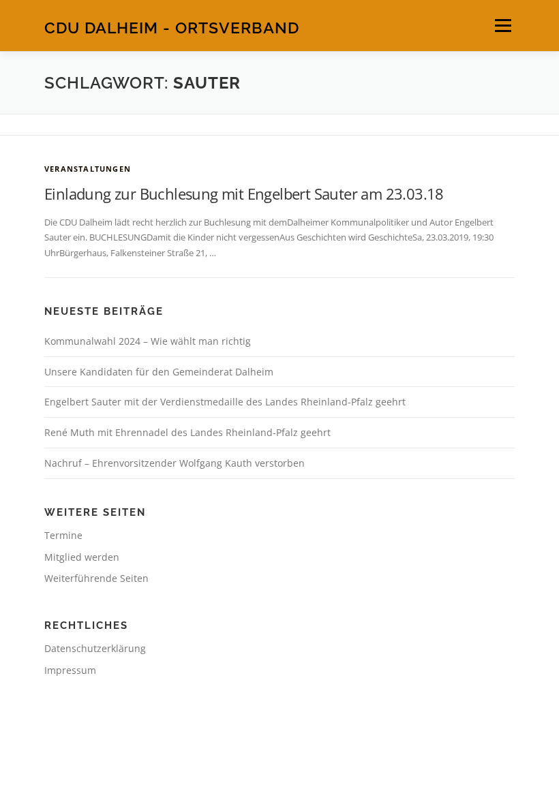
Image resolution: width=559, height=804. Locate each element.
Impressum (70, 670)
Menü (503, 25)
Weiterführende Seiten (96, 578)
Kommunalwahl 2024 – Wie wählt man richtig (147, 341)
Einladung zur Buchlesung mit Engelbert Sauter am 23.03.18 (244, 193)
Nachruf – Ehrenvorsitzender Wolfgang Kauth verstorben (174, 463)
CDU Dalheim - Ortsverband (171, 27)
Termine (63, 535)
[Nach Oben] (280, 738)
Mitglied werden (81, 557)
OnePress (331, 770)
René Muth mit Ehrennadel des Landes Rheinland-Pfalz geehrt (187, 432)
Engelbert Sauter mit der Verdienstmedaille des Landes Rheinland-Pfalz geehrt (225, 401)
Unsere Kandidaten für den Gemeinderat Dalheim (158, 371)
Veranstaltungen (87, 169)
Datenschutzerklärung (95, 648)
